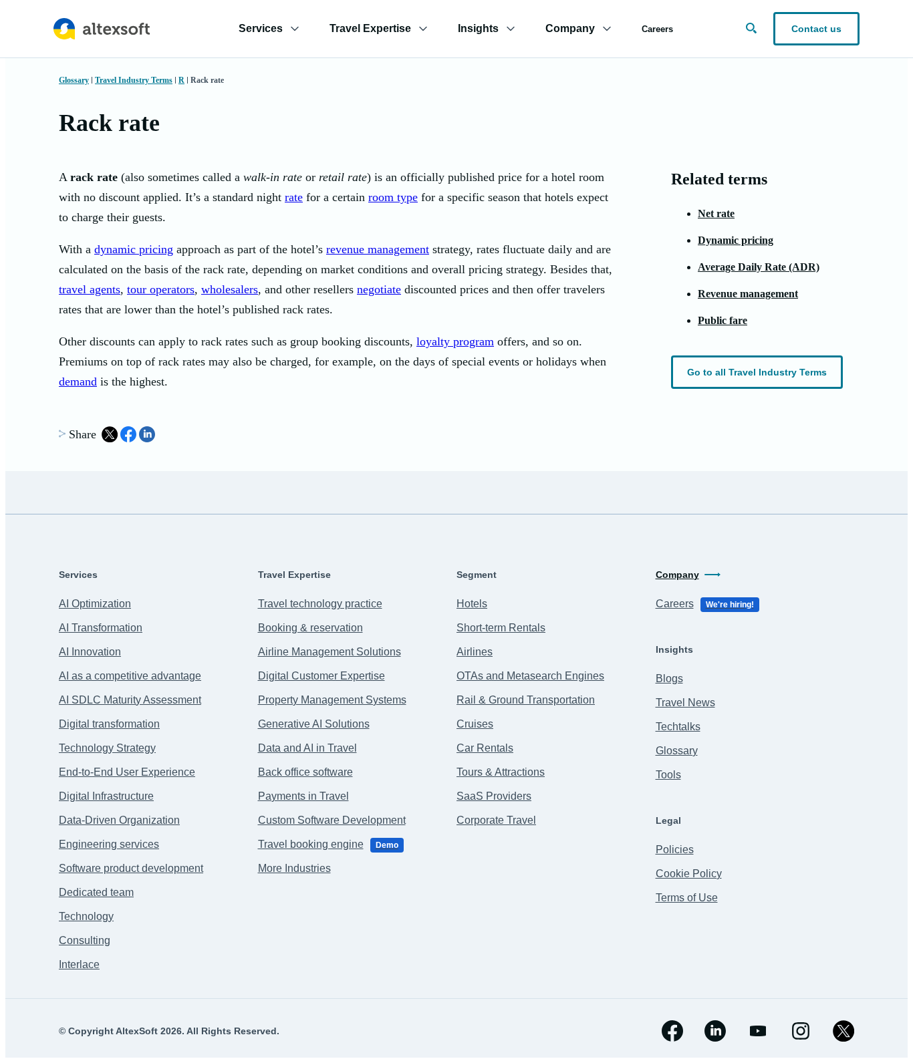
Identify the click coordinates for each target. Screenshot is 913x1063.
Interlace (79, 964)
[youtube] (758, 1031)
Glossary (74, 80)
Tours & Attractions (500, 772)
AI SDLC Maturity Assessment (130, 700)
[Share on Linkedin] (147, 434)
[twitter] (843, 1031)
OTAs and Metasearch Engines (530, 675)
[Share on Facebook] (128, 434)
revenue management (377, 249)
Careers (657, 29)
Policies (675, 849)
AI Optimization (95, 603)
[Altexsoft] (101, 28)
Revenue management (748, 293)
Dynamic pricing (735, 240)
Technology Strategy (107, 748)
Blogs (669, 678)
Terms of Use (687, 897)
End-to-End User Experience (127, 772)
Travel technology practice (320, 603)
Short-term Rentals (500, 627)
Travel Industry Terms (133, 80)
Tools (668, 774)
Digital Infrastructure (106, 796)
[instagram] (800, 1031)
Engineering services (109, 844)
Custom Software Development (332, 820)
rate (294, 197)
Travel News (685, 702)
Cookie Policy (689, 873)
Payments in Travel (303, 796)
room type (393, 197)
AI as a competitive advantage (130, 675)
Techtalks (678, 726)
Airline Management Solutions (329, 651)
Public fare (722, 320)
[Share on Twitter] (110, 434)
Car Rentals (484, 748)
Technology (86, 916)
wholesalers (229, 289)
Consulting (84, 940)
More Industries (294, 868)
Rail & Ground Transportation (525, 700)
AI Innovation (90, 651)
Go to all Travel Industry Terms (757, 372)
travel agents (89, 289)
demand (78, 381)
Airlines (474, 651)
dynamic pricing (133, 249)
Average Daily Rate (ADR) (758, 267)
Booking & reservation (310, 627)
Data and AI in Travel (307, 748)
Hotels (471, 603)
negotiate (379, 289)
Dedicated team (96, 892)
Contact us (816, 28)
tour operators (160, 289)
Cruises (474, 724)
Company (677, 574)
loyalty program (455, 341)
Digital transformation (109, 724)
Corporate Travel (496, 820)
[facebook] (672, 1031)
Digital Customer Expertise (321, 675)
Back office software (305, 772)
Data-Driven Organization (119, 820)
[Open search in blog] (751, 28)
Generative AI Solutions (314, 724)
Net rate (716, 213)
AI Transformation (100, 627)
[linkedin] (715, 1031)
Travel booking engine (328, 844)
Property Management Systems (332, 700)
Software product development (131, 868)
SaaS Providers (493, 796)
